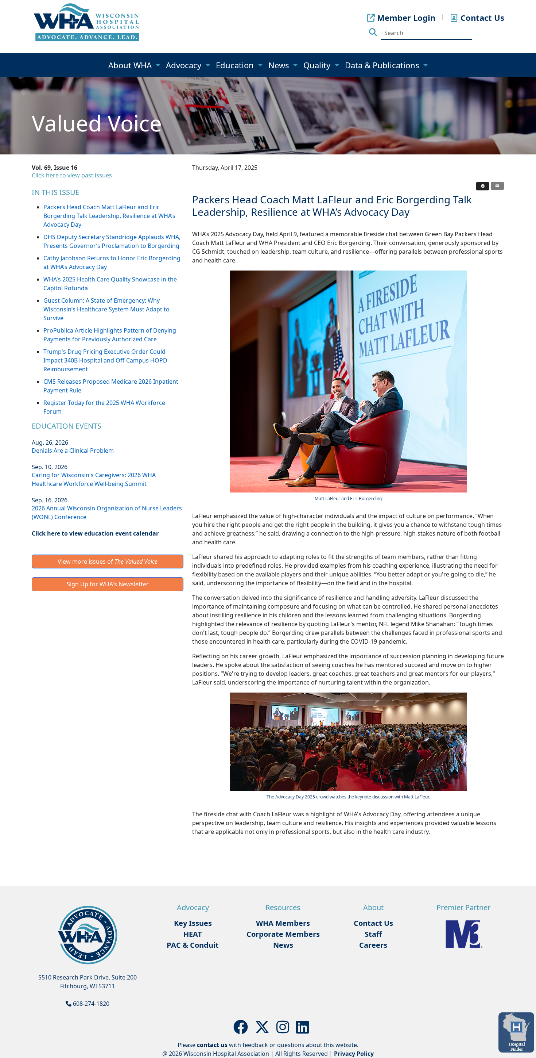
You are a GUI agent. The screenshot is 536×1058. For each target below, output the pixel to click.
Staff (373, 934)
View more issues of (108, 561)
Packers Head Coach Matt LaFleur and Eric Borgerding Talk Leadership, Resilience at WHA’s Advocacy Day (109, 216)
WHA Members (283, 923)
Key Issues (193, 923)
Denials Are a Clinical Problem (73, 450)
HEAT (192, 934)
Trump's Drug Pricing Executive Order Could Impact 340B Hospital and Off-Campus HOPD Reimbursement (105, 360)
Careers (373, 945)
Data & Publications (383, 65)
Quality (318, 65)
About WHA (131, 65)
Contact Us (373, 923)
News (279, 65)
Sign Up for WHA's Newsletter (108, 584)
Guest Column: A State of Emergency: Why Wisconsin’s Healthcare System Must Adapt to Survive (106, 309)
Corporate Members (283, 934)
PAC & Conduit (193, 945)
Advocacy (184, 65)
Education (236, 65)
